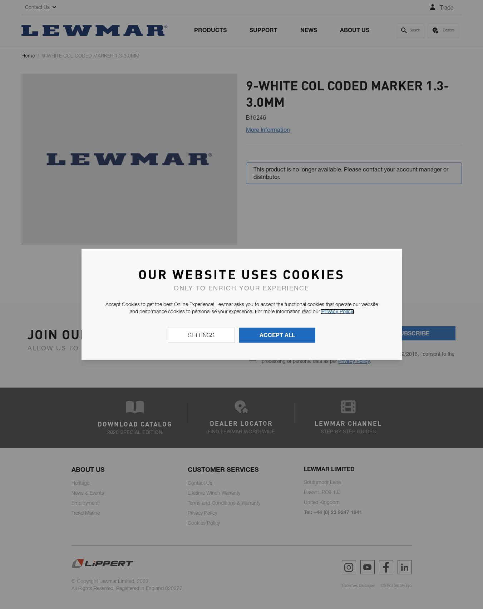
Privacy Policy (337, 311)
